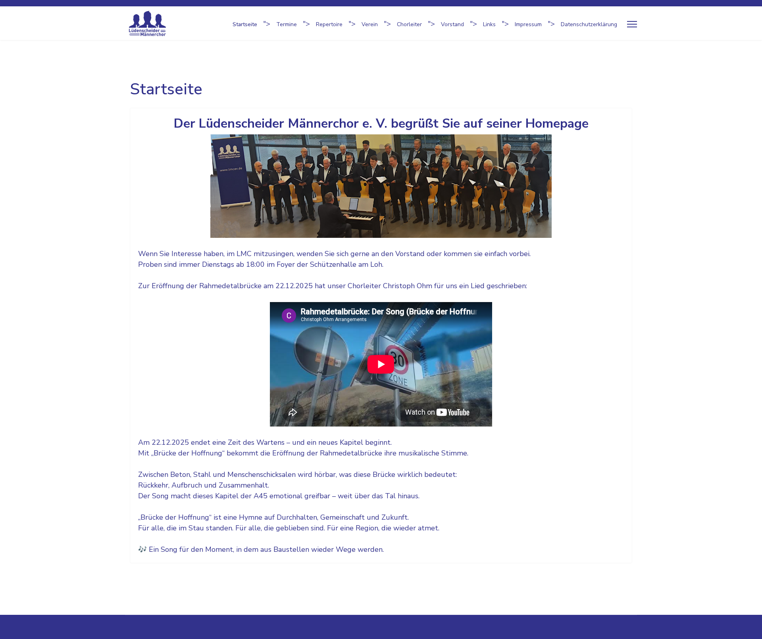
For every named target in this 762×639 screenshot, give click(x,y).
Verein (370, 24)
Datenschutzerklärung (589, 24)
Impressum (528, 24)
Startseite (245, 24)
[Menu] (632, 24)
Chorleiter (409, 24)
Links (489, 24)
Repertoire (329, 24)
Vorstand (452, 24)
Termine (286, 24)
